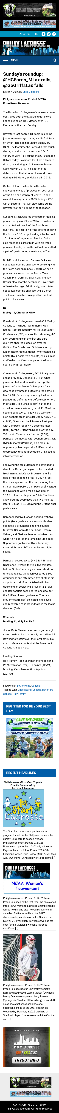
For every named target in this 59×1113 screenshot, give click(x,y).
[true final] (29, 5)
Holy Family (19, 693)
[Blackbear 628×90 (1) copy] (29, 22)
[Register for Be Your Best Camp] (29, 738)
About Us (25, 34)
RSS (36, 34)
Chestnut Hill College (29, 689)
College (35, 685)
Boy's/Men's (23, 685)
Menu (14, 60)
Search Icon (55, 60)
